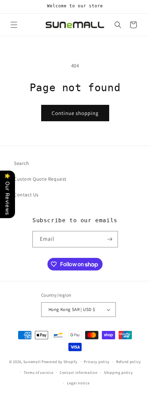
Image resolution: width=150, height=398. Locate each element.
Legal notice (78, 383)
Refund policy (128, 361)
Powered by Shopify (59, 361)
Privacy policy (97, 361)
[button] (14, 24)
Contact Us (26, 194)
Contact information (78, 372)
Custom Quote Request (40, 179)
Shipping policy (118, 372)
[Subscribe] (110, 239)
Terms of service (38, 372)
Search (21, 163)
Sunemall (32, 361)
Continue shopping (75, 113)
